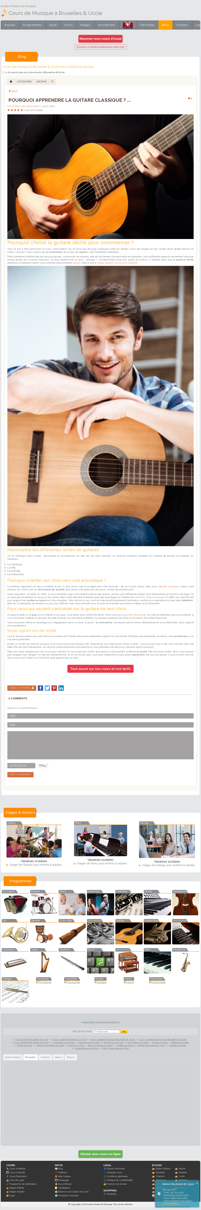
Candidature (64, 1188)
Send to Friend (21, 688)
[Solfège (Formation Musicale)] (15, 1001)
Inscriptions (106, 24)
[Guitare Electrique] (185, 943)
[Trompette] (72, 982)
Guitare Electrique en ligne (151, 1045)
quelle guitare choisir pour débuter (117, 262)
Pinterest (54, 688)
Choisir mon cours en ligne (100, 1154)
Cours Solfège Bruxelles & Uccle (31, 1042)
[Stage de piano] (100, 855)
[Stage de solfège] (167, 857)
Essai (53, 24)
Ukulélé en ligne (177, 1045)
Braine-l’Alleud (163, 1168)
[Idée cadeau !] (128, 25)
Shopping (111, 1194)
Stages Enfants (16, 1188)
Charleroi (160, 1176)
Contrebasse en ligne (63, 1042)
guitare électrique (135, 614)
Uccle (182, 1176)
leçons (76, 262)
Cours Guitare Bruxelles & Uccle (69, 1039)
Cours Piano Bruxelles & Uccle (32, 1039)
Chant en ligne (24, 1045)
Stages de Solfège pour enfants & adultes (168, 865)
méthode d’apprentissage (149, 597)
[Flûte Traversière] (100, 943)
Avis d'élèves (65, 1184)
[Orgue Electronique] (129, 972)
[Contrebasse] (185, 914)
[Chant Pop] (100, 914)
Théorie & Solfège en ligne (50, 1045)
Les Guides (13, 106)
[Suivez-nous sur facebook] (153, 1196)
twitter (47, 688)
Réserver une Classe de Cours (73, 1191)
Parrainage (63, 1180)
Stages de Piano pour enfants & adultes (101, 863)
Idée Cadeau (64, 1176)
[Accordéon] (15, 914)
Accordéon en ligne (137, 1042)
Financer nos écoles (117, 1184)
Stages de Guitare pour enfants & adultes (35, 864)
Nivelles (183, 1172)
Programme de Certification (22, 1184)
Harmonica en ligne (113, 1042)
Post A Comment (20, 774)
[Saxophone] (185, 972)
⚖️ (104, 1176)
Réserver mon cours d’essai (101, 38)
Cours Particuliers (18, 1176)
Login (12, 1195)
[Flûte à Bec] (72, 943)
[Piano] (157, 972)
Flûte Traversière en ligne (115, 1048)
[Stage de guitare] (34, 856)
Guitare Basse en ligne (86, 1048)
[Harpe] (43, 972)
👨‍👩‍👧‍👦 (7, 1172)
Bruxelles (160, 1172)
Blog (165, 24)
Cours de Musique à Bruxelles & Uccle (55, 13)
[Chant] (72, 914)
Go (124, 1031)
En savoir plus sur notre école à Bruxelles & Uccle (36, 72)
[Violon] (129, 982)
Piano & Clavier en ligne (100, 1045)
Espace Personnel (116, 1168)
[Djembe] (43, 943)
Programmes (32, 24)
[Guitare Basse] (157, 943)
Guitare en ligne (125, 1045)
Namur (182, 1168)
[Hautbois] (72, 972)
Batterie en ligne (180, 1042)
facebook (40, 688)
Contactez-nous (114, 1172)
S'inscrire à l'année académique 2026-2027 (100, 47)
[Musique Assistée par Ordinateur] (100, 972)
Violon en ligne (76, 1045)
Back (14, 91)
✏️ (7, 1168)
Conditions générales (117, 1176)
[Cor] (15, 943)
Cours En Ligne (16, 1180)
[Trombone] (44, 982)
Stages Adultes (17, 1191)
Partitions (147, 24)
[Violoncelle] (157, 982)
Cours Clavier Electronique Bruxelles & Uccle (163, 1039)
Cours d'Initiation (17, 1168)
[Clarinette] (129, 914)
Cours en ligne (68, 26)
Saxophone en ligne (89, 1042)
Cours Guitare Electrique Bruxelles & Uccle (112, 1039)
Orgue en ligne (160, 1042)
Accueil (9, 24)
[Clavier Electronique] (157, 914)
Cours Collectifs (17, 1172)
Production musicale (68, 1195)
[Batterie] (43, 914)
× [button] (197, 1183)
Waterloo (183, 1180)
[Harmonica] (15, 972)
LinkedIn (61, 688)
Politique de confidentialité (120, 1180)
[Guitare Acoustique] (129, 943)
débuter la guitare (168, 586)
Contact (182, 24)
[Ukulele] (100, 982)
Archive (41, 81)
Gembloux (161, 1180)
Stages (85, 24)
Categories (24, 81)
